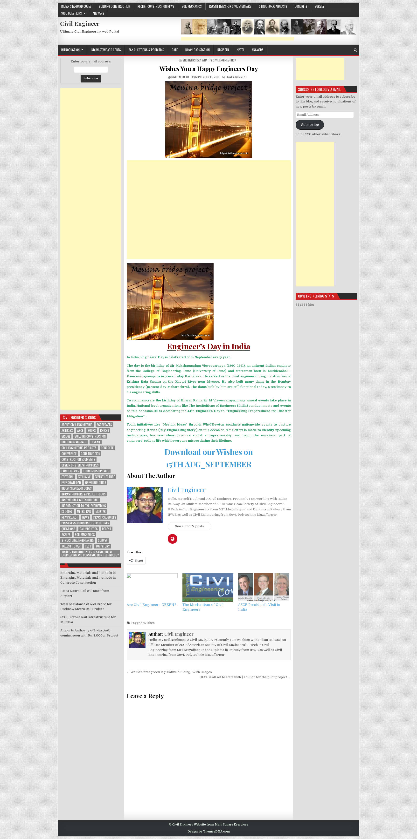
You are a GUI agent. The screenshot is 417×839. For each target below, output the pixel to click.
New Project (70, 517)
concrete (301, 6)
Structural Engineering (78, 540)
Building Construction (114, 6)
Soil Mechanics (192, 6)
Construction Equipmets (78, 459)
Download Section (197, 49)
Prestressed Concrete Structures (85, 523)
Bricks (104, 430)
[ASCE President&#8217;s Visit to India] (263, 587)
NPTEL (240, 49)
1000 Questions (71, 13)
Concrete (107, 448)
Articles (67, 430)
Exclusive (84, 476)
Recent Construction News (156, 6)
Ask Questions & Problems (146, 49)
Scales (66, 534)
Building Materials (74, 442)
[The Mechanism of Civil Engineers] (207, 587)
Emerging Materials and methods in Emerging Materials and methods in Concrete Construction (88, 578)
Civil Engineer (80, 23)
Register (223, 49)
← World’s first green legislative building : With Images (169, 672)
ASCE (80, 430)
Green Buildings (95, 482)
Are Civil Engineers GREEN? (151, 605)
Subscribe (310, 125)
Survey (319, 6)
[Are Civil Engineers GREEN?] (152, 587)
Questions (68, 529)
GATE (175, 49)
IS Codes (67, 511)
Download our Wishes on (209, 452)
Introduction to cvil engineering (84, 505)
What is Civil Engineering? (219, 60)
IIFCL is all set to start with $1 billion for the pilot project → (245, 677)
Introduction (70, 49)
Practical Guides (104, 517)
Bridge (66, 436)
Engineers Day (192, 60)
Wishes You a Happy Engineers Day (209, 68)
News (85, 517)
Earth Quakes (70, 471)
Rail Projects (89, 529)
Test (88, 546)
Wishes (149, 623)
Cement (95, 442)
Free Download (71, 482)
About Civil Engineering (77, 424)
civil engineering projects (79, 448)
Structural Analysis (273, 6)
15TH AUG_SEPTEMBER (208, 464)
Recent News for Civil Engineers (230, 6)
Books (92, 430)
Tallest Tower (71, 546)
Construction (90, 453)
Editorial (68, 476)
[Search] (355, 50)
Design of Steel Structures (80, 465)
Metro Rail (84, 511)
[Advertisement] (237, 39)
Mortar (101, 511)
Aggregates (104, 424)
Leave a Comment (236, 77)
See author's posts (189, 526)
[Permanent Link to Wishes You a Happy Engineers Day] (209, 119)
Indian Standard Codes (76, 6)
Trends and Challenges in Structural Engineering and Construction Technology (90, 553)
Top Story (103, 546)
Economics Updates (96, 471)
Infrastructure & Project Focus (84, 494)
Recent (106, 529)
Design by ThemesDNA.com (209, 831)
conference (69, 453)
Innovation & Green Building (80, 500)
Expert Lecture (105, 476)
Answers (98, 13)
